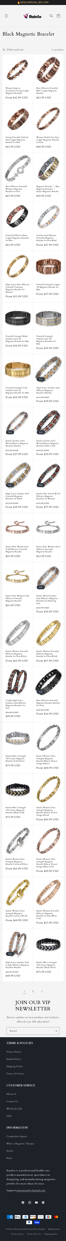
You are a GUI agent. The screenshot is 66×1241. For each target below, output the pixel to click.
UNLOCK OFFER (17, 627)
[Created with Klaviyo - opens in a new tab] (33, 638)
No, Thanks (17, 632)
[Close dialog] (63, 604)
